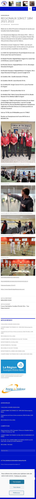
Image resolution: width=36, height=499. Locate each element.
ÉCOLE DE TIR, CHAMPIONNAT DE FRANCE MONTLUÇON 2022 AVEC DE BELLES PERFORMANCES (17, 440)
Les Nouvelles (5, 15)
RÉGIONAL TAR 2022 (6, 444)
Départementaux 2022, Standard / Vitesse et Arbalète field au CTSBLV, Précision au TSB (17, 431)
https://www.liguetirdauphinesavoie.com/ (13, 289)
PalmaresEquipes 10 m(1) (8, 285)
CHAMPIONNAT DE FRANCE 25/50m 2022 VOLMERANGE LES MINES (17, 435)
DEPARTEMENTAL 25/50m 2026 (9, 342)
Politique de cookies (20, 476)
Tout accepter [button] (17, 481)
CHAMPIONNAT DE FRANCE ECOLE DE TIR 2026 (14, 339)
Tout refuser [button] (16, 487)
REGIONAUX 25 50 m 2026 (8, 336)
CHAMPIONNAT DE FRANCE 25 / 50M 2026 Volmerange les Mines (16, 411)
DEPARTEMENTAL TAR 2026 (8, 345)
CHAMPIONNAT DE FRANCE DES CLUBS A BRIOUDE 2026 (16, 354)
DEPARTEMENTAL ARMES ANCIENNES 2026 (13, 351)
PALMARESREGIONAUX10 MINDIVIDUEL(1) (14, 281)
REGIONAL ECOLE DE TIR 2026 (9, 348)
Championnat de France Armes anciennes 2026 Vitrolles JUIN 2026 (17, 416)
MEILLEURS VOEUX (6, 299)
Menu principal (34, 9)
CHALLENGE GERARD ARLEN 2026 (10, 324)
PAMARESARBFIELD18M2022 (10, 277)
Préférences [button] (16, 492)
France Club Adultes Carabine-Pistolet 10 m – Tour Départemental (15, 306)
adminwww (15, 24)
